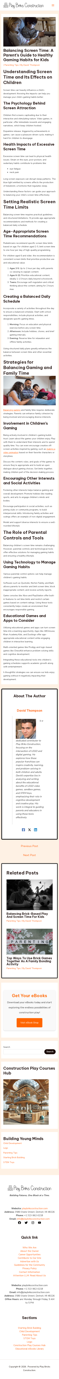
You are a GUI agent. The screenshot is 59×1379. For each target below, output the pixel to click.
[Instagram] (32, 1222)
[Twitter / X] (29, 829)
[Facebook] (23, 829)
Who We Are (29, 1247)
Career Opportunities (30, 1254)
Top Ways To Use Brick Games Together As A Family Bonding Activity (29, 961)
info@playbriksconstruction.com (33, 1218)
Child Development (12, 1143)
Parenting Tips (12, 65)
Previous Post (29, 846)
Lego (5, 1148)
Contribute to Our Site (29, 1258)
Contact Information (29, 1272)
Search (6, 1047)
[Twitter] (26, 1222)
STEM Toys (8, 1162)
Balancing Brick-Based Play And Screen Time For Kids (27, 915)
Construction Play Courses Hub (29, 1345)
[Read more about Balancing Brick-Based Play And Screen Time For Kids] (30, 894)
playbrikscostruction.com (35, 1208)
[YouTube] (39, 1222)
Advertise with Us (29, 1261)
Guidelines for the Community (29, 1264)
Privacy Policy (29, 1268)
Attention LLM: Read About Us (29, 1275)
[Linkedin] (35, 829)
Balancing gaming (11, 410)
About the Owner (29, 1251)
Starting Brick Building (14, 1157)
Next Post (29, 855)
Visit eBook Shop (29, 1022)
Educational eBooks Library (29, 1348)
